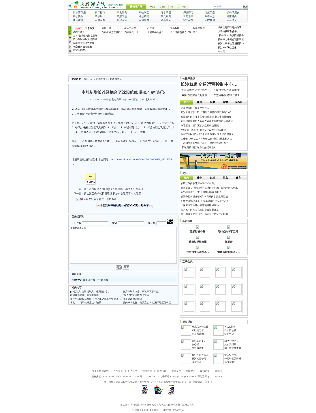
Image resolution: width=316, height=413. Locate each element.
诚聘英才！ (79, 32)
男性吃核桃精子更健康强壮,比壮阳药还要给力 (207, 95)
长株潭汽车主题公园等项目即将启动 (200, 205)
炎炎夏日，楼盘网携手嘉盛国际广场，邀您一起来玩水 (209, 187)
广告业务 (133, 371)
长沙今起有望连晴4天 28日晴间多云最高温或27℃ (207, 196)
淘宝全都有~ (79, 50)
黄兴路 (81, 39)
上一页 (91, 279)
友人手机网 (130, 28)
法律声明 (147, 371)
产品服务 (118, 371)
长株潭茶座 (116, 79)
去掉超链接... (198, 348)
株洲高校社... (231, 330)
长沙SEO (222, 47)
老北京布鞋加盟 (200, 326)
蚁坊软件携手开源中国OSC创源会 (198, 183)
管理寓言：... (198, 340)
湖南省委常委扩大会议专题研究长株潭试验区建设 (207, 121)
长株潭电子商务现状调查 (231, 39)
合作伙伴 (161, 371)
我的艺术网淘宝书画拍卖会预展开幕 (200, 209)
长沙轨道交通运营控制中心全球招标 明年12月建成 (229, 84)
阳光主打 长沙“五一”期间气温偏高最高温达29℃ (206, 112)
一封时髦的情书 (232, 358)
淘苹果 (221, 51)
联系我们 (219, 371)
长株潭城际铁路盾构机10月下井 (231, 90)
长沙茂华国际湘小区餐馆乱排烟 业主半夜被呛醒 (206, 116)
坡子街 (221, 31)
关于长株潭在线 (100, 371)
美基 (172, 28)
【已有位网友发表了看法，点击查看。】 (98, 199)
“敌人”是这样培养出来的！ (137, 295)
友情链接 (205, 371)
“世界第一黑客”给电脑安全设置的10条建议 (203, 130)
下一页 (99, 279)
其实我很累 (230, 344)
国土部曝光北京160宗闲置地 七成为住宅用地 (204, 214)
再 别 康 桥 (230, 326)
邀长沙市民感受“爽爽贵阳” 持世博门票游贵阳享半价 (113, 189)
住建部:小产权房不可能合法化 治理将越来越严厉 (206, 138)
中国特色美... (231, 355)
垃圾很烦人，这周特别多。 (96, 291)
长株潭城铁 (199, 28)
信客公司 (106, 28)
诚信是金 (196, 362)
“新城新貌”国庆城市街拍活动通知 (198, 147)
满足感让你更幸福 (132, 298)
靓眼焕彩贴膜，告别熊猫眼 (84, 295)
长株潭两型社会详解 (180, 32)
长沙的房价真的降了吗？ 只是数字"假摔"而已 (204, 143)
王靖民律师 (188, 404)
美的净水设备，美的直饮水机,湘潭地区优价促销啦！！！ (153, 302)
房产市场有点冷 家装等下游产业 (141, 291)
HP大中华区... (231, 340)
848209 (219, 376)
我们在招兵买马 (200, 355)
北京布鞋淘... (198, 334)
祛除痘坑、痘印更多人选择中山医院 (200, 125)
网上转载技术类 (232, 348)
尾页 (106, 279)
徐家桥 (226, 43)
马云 (195, 32)
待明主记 (229, 334)
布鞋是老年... (198, 330)
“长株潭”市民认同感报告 (231, 35)
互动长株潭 (99, 79)
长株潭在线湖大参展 (83, 43)
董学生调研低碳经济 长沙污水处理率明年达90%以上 (97, 298)
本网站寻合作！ (155, 32)
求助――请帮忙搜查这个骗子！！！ (89, 302)
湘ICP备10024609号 (173, 410)
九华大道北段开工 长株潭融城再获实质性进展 (205, 201)
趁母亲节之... (231, 362)
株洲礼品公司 (199, 358)
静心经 (195, 344)
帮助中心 (190, 371)
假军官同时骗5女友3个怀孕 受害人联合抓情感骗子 (207, 134)
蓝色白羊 (116, 99)
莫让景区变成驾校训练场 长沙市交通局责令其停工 (112, 193)
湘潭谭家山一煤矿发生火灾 (195, 108)
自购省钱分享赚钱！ (112, 32)
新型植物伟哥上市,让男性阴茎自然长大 (201, 192)
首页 (86, 79)
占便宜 (150, 28)
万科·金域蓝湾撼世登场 (85, 35)
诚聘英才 (176, 371)
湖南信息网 (224, 27)
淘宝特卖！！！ (132, 32)
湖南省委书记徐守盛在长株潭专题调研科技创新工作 (210, 90)
